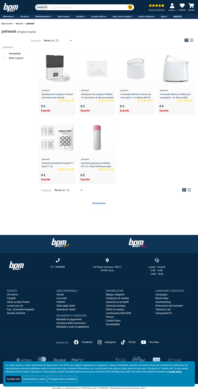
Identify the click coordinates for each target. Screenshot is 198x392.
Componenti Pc (163, 313)
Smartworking (163, 302)
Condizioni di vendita (117, 298)
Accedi (60, 294)
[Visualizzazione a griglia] (186, 40)
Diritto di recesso (115, 309)
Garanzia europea (115, 305)
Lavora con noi (15, 305)
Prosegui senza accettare (62, 379)
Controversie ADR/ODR (118, 313)
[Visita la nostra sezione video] (137, 242)
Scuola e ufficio (98, 16)
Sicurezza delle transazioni (71, 323)
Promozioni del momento (169, 305)
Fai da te (24, 16)
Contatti (11, 298)
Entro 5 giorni (16, 58)
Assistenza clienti (65, 309)
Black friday (161, 298)
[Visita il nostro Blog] (60, 242)
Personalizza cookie (34, 379)
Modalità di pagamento (69, 319)
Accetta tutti (13, 379)
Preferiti (60, 302)
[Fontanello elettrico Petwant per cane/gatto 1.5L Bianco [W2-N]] (136, 69)
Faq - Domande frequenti (20, 309)
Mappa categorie (115, 294)
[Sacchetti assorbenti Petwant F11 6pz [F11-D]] (57, 137)
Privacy (110, 316)
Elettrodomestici (42, 16)
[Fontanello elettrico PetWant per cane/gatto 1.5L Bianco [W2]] (176, 69)
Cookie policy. (175, 371)
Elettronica (8, 16)
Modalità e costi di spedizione (72, 326)
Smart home (63, 16)
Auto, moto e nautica (122, 16)
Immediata (15, 53)
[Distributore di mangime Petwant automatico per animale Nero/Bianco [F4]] (58, 69)
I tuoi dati (61, 298)
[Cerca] (130, 7)
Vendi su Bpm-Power (18, 302)
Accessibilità (113, 324)
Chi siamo (12, 294)
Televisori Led (162, 309)
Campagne (161, 294)
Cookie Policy (113, 320)
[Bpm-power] (11, 7)
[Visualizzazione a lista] (191, 40)
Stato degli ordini (65, 305)
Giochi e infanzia (145, 16)
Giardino (80, 16)
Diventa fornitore (16, 313)
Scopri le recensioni (157, 10)
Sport (163, 16)
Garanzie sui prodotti (117, 302)
